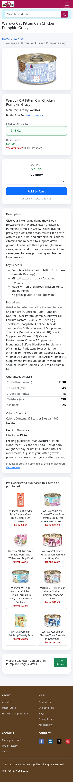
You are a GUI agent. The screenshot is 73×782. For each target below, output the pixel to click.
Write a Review (34, 115)
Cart (4, 751)
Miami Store (9, 707)
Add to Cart (36, 191)
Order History (9, 745)
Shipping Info (46, 707)
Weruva (18, 39)
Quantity (36, 174)
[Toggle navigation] (67, 4)
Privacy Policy (46, 719)
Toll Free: (15, 770)
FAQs (41, 713)
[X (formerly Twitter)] (59, 741)
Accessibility (45, 724)
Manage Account (11, 740)
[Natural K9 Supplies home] (8, 4)
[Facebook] (42, 741)
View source (13, 467)
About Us (7, 702)
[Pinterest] (68, 741)
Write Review (61, 662)
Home (6, 39)
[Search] (64, 14)
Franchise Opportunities (16, 713)
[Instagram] (50, 741)
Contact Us (45, 702)
